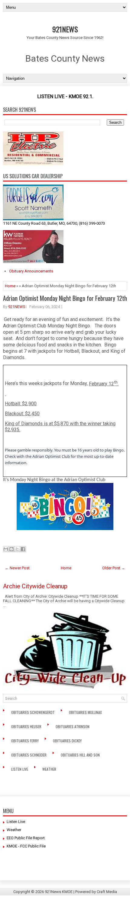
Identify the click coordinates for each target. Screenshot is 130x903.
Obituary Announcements (31, 271)
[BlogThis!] (11, 549)
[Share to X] (17, 549)
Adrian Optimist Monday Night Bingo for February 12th (65, 298)
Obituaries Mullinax (86, 712)
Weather (49, 769)
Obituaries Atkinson (74, 726)
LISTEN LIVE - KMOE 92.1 (64, 96)
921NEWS (65, 29)
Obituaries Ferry (25, 740)
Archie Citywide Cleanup (35, 586)
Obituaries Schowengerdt (33, 712)
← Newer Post (17, 568)
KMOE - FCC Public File (26, 846)
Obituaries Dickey (68, 740)
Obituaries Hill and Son (81, 754)
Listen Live (20, 769)
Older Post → (113, 568)
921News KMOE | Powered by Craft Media (81, 891)
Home (10, 286)
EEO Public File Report (26, 838)
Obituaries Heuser (26, 726)
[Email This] (6, 549)
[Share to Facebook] (23, 549)
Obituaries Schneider (29, 754)
